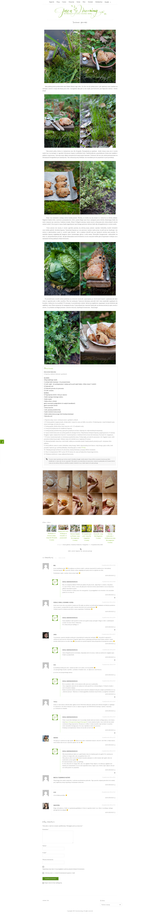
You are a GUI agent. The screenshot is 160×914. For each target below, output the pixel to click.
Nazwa (44, 845)
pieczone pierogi (87, 551)
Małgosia (57, 805)
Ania (55, 634)
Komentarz (45, 829)
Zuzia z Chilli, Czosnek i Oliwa (63, 602)
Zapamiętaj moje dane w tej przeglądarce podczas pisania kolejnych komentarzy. (63, 869)
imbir (69, 551)
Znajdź (107, 2)
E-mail (44, 852)
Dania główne (67, 544)
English (51, 2)
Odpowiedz (109, 575)
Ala (55, 664)
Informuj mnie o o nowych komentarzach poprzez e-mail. (60, 873)
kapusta (78, 551)
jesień (73, 551)
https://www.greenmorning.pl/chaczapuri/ (76, 722)
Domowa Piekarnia (76, 544)
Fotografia (85, 544)
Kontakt (90, 2)
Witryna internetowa (47, 859)
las (81, 551)
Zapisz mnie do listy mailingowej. (53, 882)
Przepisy (71, 2)
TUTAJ (83, 447)
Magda (56, 737)
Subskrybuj (98, 2)
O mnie (64, 2)
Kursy (78, 2)
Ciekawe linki (45, 900)
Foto (84, 2)
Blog (58, 2)
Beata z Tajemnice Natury (62, 777)
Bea (55, 565)
